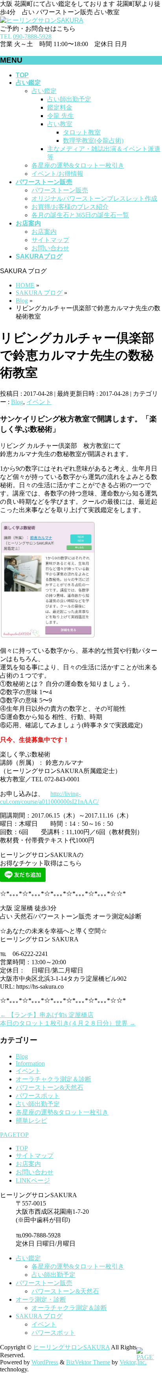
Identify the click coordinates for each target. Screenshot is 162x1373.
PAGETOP (14, 1134)
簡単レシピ (31, 1120)
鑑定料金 (59, 107)
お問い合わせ (50, 248)
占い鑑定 (44, 91)
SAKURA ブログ (39, 1316)
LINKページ (33, 1180)
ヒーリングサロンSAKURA (71, 1347)
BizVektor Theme (88, 1362)
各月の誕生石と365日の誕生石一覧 (80, 215)
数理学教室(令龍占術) (93, 140)
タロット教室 (82, 132)
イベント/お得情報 (57, 173)
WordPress (44, 1362)
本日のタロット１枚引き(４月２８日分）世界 (68, 1023)
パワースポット (38, 1095)
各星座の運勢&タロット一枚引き (77, 165)
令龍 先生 (60, 115)
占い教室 (59, 124)
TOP (22, 1148)
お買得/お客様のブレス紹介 (70, 206)
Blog (17, 402)
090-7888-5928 (32, 36)
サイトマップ (50, 240)
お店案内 (44, 231)
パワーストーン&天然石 (49, 1087)
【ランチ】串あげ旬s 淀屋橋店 (47, 1015)
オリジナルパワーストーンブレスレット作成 (94, 198)
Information (30, 1063)
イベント (39, 402)
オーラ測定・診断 (41, 1299)
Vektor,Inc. (133, 1362)
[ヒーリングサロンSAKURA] (41, 20)
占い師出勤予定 (69, 99)
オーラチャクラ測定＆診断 (53, 1079)
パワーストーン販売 (59, 190)
